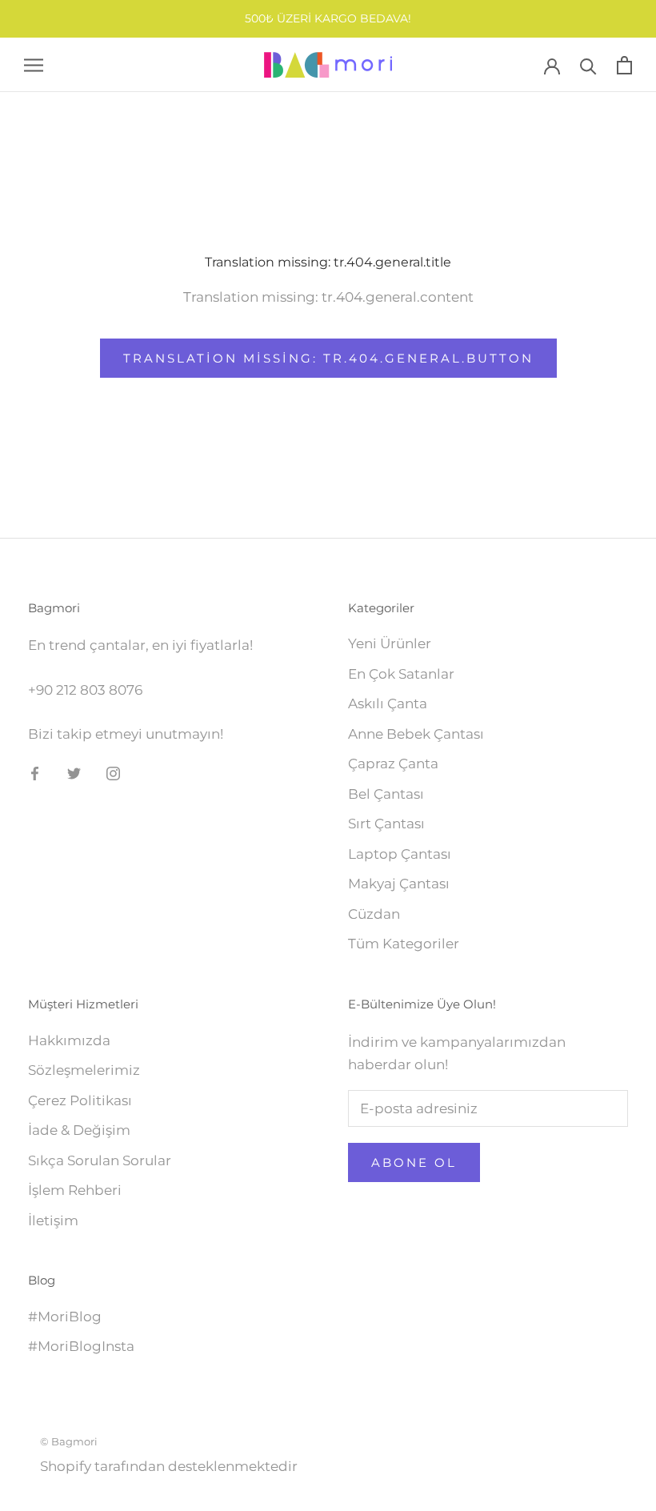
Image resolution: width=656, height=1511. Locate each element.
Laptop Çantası (399, 854)
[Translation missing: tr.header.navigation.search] (588, 65)
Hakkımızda (69, 1040)
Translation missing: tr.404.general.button (328, 358)
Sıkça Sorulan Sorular (99, 1160)
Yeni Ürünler (389, 643)
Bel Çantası (386, 794)
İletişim (53, 1220)
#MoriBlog (65, 1317)
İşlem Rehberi (75, 1190)
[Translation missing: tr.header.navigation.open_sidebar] (33, 65)
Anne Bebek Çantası (416, 734)
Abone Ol (414, 1162)
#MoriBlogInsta (81, 1346)
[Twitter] (74, 772)
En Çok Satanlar (401, 674)
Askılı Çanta (387, 703)
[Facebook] (35, 772)
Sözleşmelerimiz (84, 1070)
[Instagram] (113, 772)
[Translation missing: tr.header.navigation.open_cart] (624, 65)
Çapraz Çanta (393, 764)
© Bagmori (69, 1441)
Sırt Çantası (386, 824)
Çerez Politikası (80, 1100)
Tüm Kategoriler (403, 944)
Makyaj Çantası (399, 884)
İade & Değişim (79, 1130)
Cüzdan (374, 914)
